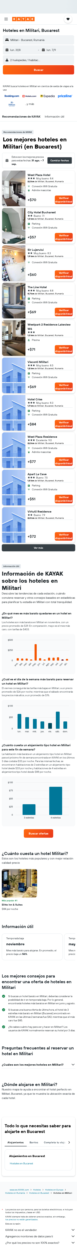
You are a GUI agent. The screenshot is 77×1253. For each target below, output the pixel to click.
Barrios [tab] (34, 1142)
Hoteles (37, 1189)
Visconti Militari (38, 362)
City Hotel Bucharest (42, 212)
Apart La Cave (37, 474)
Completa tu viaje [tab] (55, 1142)
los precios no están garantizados (21, 1219)
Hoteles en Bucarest (39, 1193)
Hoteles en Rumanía (15, 1193)
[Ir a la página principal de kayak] (23, 19)
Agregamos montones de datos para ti (29, 1236)
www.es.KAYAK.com (19, 1189)
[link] (38, 833)
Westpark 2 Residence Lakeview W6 (49, 327)
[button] (6, 19)
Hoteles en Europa (54, 1189)
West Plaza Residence (42, 436)
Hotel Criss (35, 399)
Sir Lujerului (36, 249)
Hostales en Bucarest (21, 1163)
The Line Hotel (37, 287)
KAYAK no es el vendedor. (21, 1230)
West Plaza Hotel (39, 175)
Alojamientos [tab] (16, 1142)
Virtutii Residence (39, 511)
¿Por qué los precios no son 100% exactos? (32, 1242)
